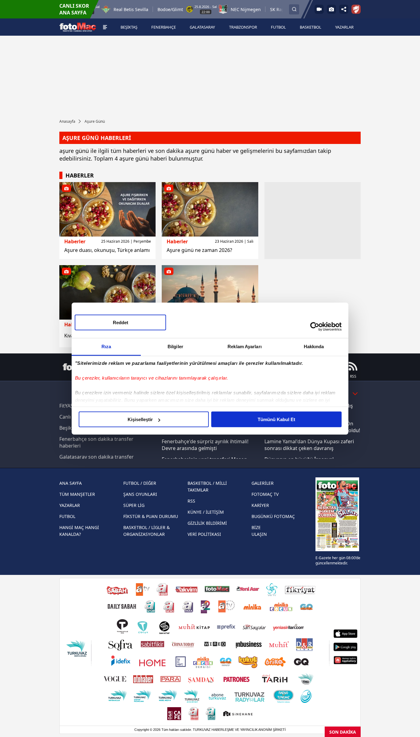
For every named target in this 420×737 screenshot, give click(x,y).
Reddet (120, 322)
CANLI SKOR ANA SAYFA (74, 9)
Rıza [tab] (106, 346)
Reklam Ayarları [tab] (245, 346)
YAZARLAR (69, 505)
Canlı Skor (71, 416)
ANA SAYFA (70, 483)
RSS (191, 501)
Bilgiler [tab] (175, 346)
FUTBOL (67, 516)
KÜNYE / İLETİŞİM (206, 512)
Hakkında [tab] (314, 346)
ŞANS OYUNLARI (140, 494)
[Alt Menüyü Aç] (105, 27)
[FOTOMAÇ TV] (319, 9)
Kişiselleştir (140, 419)
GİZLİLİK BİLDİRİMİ (207, 523)
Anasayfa (67, 121)
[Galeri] (331, 9)
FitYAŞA (67, 405)
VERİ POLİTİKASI (204, 534)
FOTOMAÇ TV (265, 494)
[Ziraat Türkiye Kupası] (356, 9)
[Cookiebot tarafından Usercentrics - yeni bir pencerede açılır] (315, 326)
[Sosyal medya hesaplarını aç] (343, 9)
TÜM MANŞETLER (77, 494)
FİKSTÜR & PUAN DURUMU (150, 516)
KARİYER (260, 505)
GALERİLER (263, 483)
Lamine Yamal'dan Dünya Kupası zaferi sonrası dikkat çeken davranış (309, 445)
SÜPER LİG (134, 505)
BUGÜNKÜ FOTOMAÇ (273, 516)
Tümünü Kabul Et (276, 419)
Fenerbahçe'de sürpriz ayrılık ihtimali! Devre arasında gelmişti (205, 445)
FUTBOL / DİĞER (139, 483)
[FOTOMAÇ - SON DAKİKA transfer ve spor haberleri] (77, 27)
